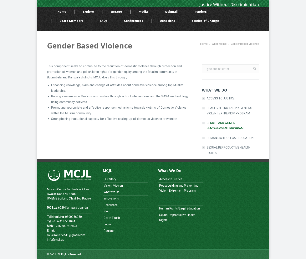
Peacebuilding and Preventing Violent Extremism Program (229, 110)
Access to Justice (221, 98)
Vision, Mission (113, 185)
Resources (111, 205)
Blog (106, 211)
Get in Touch (112, 217)
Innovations (111, 198)
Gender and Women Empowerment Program (225, 125)
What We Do (219, 43)
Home (204, 43)
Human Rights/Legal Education (230, 138)
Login (107, 224)
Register (109, 230)
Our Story (110, 179)
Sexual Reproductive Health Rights (228, 150)
